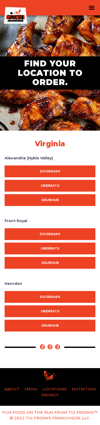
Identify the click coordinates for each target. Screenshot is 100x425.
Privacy (50, 394)
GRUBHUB (50, 200)
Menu (31, 389)
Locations (55, 389)
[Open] (91, 8)
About (11, 389)
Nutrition (84, 389)
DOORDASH (50, 171)
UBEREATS (50, 186)
